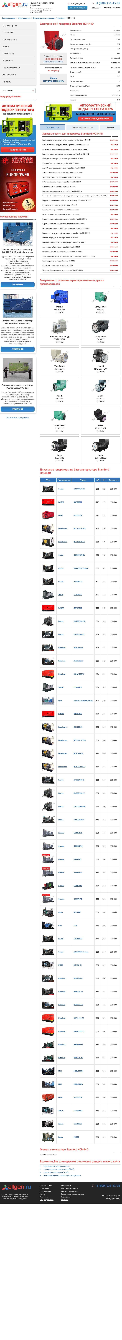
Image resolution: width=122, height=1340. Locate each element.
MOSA (60, 515)
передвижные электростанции (56, 1166)
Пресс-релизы (66, 1185)
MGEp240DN (78, 1071)
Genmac (61, 833)
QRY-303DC (78, 714)
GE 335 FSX (78, 1097)
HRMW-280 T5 (79, 674)
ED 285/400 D (79, 634)
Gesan (60, 912)
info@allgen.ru (78, 3)
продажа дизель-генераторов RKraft (58, 1169)
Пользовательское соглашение (72, 1194)
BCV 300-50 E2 (79, 542)
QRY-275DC (78, 608)
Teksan (60, 595)
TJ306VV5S (78, 687)
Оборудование (10, 39)
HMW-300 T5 (78, 1005)
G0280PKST (78, 581)
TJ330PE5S (78, 1124)
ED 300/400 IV (79, 793)
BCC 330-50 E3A (80, 740)
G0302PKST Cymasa (81, 568)
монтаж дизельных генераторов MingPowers (62, 1175)
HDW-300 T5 (78, 978)
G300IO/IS (77, 859)
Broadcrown (62, 529)
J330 (75, 925)
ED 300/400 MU (79, 806)
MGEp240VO (78, 1084)
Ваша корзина (9, 74)
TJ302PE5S (78, 595)
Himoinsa (61, 648)
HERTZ (60, 965)
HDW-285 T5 (78, 648)
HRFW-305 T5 (79, 1018)
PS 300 (76, 1137)
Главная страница (11, 25)
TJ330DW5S (78, 1111)
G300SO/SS (78, 886)
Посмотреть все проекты (17, 417)
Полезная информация (69, 1191)
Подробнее (17, 284)
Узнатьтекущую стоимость (53, 79)
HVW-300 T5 (78, 1044)
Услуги (6, 46)
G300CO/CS (78, 833)
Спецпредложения (11, 67)
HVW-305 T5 (78, 1058)
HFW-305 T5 (78, 992)
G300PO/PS (78, 873)
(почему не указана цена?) (53, 61)
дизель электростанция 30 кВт (56, 1172)
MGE (60, 1071)
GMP (60, 925)
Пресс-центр (8, 53)
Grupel (60, 489)
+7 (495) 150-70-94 (112, 7)
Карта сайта (65, 1197)
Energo (61, 621)
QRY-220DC (78, 502)
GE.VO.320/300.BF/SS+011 (83, 701)
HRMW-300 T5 (79, 1031)
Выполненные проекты (69, 1188)
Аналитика (8, 60)
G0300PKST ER (79, 555)
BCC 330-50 (78, 727)
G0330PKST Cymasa (81, 952)
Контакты (7, 81)
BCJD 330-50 (78, 753)
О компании (8, 32)
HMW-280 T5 (78, 661)
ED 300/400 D (79, 780)
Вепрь (60, 1137)
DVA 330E (77, 912)
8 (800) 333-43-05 (108, 3)
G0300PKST (78, 939)
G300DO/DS (78, 846)
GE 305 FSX (78, 515)
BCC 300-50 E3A (80, 529)
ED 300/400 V (79, 820)
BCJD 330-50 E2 (79, 767)
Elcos (60, 701)
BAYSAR (61, 502)
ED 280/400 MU (79, 621)
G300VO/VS (78, 899)
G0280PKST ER (79, 489)
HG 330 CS (77, 965)
